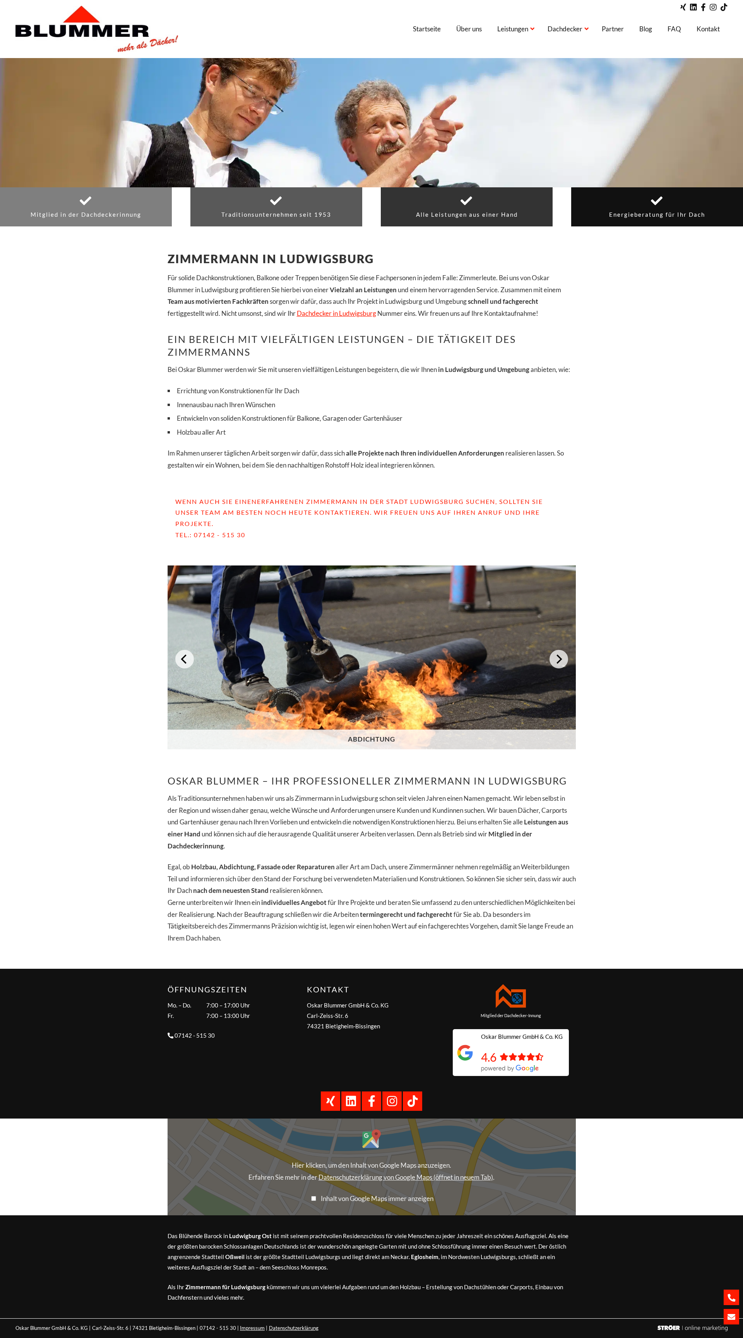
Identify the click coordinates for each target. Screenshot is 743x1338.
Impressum (252, 1328)
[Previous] (184, 659)
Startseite (427, 29)
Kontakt (708, 29)
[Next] (559, 659)
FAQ (674, 29)
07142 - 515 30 (219, 534)
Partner (613, 29)
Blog (645, 29)
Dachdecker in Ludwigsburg (336, 313)
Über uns (469, 29)
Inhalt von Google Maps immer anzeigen (377, 1198)
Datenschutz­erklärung (293, 1328)
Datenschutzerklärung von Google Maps (405, 1177)
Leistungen (512, 29)
